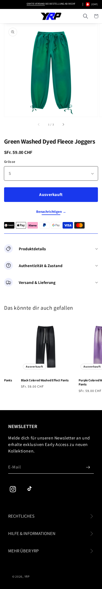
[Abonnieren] (88, 467)
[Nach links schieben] (39, 124)
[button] (85, 16)
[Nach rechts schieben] (63, 124)
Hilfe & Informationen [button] (31, 533)
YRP (27, 576)
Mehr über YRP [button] (23, 551)
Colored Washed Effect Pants (43, 380)
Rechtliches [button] (21, 516)
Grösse (9, 161)
